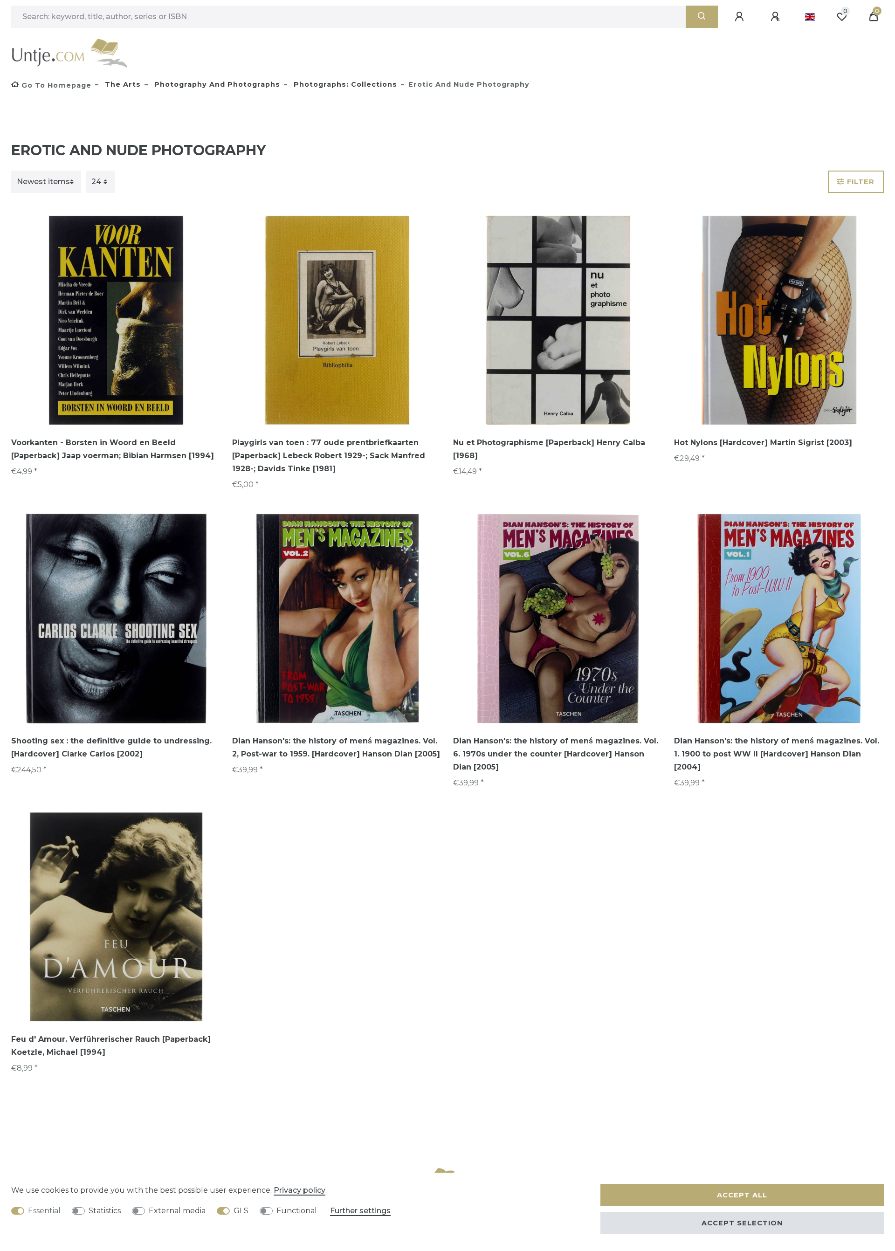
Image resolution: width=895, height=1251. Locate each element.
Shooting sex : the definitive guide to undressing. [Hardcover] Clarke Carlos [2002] (111, 747)
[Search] (702, 17)
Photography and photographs (216, 84)
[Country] (810, 17)
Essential (44, 1210)
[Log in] (740, 16)
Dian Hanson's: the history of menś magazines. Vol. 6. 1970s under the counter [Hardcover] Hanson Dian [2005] (555, 753)
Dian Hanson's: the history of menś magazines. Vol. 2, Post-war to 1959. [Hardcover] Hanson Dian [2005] (336, 747)
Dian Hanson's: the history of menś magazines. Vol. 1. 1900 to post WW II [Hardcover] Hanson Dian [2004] (776, 753)
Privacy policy (299, 1190)
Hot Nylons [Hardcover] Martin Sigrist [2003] (763, 442)
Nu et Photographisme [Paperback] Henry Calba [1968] (549, 449)
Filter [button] (860, 182)
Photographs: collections (344, 84)
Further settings (360, 1210)
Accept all (742, 1195)
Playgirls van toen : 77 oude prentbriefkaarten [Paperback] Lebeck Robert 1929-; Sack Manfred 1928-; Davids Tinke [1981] (328, 455)
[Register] (776, 16)
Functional (296, 1210)
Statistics (105, 1210)
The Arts (122, 84)
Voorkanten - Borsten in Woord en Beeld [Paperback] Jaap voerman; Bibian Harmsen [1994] (112, 449)
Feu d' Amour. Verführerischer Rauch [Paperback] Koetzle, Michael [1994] (111, 1046)
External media (177, 1210)
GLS (241, 1210)
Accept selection (742, 1223)
